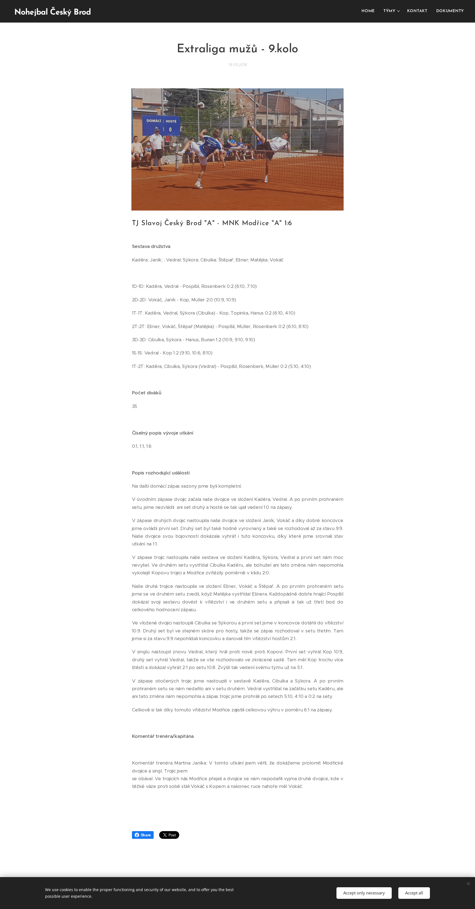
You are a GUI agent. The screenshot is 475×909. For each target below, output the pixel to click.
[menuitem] (369, 11)
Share (146, 835)
